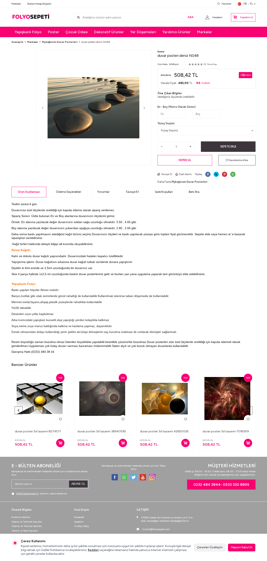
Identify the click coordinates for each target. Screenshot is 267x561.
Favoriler (226, 3)
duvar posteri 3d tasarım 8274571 (38, 431)
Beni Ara (194, 192)
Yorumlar (103, 192)
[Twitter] (133, 477)
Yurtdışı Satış (81, 526)
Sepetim (78, 521)
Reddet (93, 550)
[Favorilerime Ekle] (60, 419)
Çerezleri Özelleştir (210, 547)
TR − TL (248, 3)
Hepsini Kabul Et (242, 547)
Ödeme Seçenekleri (68, 192)
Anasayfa (17, 42)
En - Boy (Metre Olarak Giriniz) (176, 106)
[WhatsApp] (124, 477)
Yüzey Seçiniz (166, 123)
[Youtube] (143, 477)
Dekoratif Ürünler (109, 32)
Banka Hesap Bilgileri (39, 3)
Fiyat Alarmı (185, 174)
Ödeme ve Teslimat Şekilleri (26, 526)
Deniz (160, 51)
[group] (93, 107)
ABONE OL (78, 484)
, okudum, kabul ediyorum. (42, 493)
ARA (191, 17)
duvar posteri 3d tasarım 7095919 (226, 431)
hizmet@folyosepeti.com (156, 529)
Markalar (16, 3)
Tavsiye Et (166, 174)
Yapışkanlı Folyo (28, 32)
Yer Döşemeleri (143, 32)
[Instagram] (152, 477)
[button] (43, 107)
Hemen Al (185, 160)
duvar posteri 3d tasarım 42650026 (164, 431)
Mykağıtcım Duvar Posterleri (59, 42)
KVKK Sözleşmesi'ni (27, 493)
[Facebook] (115, 477)
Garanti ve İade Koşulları (24, 530)
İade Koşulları (164, 192)
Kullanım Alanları (20, 517)
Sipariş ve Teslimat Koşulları (26, 521)
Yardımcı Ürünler (176, 32)
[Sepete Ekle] (60, 443)
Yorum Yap (212, 64)
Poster (53, 32)
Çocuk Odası (76, 32)
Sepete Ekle (228, 146)
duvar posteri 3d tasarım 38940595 (101, 431)
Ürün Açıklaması (29, 192)
